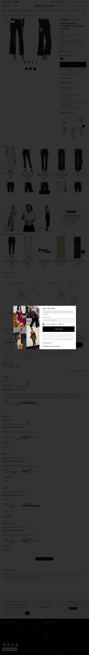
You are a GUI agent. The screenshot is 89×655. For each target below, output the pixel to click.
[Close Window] (74, 307)
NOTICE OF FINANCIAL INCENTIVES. (64, 339)
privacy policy (71, 338)
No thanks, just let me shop (51, 346)
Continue (58, 329)
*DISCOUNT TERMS (47, 342)
